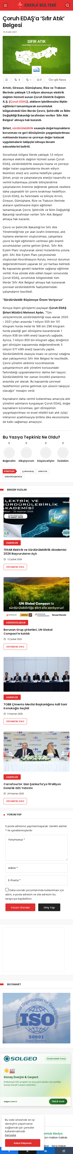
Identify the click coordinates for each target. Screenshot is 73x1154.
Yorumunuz (16, 839)
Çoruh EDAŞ (18, 101)
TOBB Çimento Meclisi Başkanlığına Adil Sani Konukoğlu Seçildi (35, 706)
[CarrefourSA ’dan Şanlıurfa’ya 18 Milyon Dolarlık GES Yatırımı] (36, 752)
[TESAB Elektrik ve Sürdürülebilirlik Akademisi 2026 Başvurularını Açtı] (36, 517)
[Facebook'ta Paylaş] (9, 1150)
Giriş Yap (49, 907)
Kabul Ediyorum (23, 1143)
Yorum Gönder (20, 907)
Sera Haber (59, 1146)
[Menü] (5, 5)
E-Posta (14, 880)
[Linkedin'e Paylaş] (45, 1150)
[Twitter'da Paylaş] (27, 1150)
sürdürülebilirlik (22, 128)
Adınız (13, 868)
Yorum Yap (14, 814)
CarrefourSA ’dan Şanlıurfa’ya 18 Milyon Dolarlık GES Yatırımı (32, 786)
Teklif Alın (58, 1101)
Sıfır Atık (42, 471)
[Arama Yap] (67, 5)
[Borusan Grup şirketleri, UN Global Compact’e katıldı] (36, 597)
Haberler (12, 542)
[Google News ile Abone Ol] (57, 80)
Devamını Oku (15, 566)
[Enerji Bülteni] (36, 5)
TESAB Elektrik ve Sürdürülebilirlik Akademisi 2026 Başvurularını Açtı (35, 552)
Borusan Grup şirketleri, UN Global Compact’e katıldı (28, 632)
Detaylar (10, 1135)
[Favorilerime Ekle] (7, 80)
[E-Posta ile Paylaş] (64, 1150)
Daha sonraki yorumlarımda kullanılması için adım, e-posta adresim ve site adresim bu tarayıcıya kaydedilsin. (34, 894)
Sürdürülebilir (16, 622)
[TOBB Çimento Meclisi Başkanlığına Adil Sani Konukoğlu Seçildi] (36, 674)
